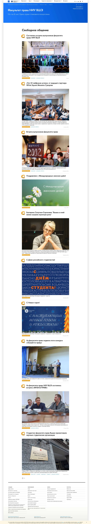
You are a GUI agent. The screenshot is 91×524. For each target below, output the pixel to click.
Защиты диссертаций (51, 495)
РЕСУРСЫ (69, 487)
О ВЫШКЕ (10, 487)
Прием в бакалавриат (31, 494)
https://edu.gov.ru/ (37, 516)
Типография (69, 494)
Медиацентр (69, 495)
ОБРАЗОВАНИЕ (31, 487)
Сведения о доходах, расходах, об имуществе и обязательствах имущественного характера (16, 505)
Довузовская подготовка (32, 490)
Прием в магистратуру (31, 497)
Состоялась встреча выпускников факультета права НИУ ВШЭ (44, 36)
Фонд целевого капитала (12, 501)
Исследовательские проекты (52, 490)
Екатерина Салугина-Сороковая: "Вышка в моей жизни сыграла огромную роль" (45, 213)
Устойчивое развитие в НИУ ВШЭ (14, 492)
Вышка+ (29, 495)
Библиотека (69, 488)
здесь (63, 522)
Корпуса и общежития (12, 495)
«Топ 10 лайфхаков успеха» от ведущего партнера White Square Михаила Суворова (46, 84)
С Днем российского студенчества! (40, 260)
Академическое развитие (51, 497)
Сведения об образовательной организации (15, 507)
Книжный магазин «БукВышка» (72, 492)
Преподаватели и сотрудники (13, 494)
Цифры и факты (11, 488)
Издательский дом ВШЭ (71, 490)
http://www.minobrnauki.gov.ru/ (13, 516)
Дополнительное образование (33, 501)
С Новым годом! (33, 302)
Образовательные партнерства (33, 506)
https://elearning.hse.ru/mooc (65, 516)
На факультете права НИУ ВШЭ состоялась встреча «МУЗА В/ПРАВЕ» (43, 386)
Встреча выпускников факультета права (42, 131)
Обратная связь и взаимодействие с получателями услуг (36, 509)
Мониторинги (49, 492)
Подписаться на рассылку (78, 8)
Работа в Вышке (10, 512)
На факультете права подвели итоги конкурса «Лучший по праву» (44, 341)
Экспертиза (65, 0)
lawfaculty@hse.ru (79, 6)
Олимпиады (30, 492)
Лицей (29, 488)
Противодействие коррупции (13, 502)
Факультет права (43, 4)
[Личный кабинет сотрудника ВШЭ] (80, 1)
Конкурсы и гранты (50, 499)
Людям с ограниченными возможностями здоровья (17, 509)
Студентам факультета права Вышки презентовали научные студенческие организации (46, 434)
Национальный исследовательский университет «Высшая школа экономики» (23, 4)
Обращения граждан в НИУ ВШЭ (13, 499)
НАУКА (48, 487)
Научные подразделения (51, 488)
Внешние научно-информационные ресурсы (54, 501)
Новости (50, 4)
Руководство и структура (12, 490)
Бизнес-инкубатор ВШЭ (32, 504)
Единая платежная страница (13, 510)
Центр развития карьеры (32, 502)
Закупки (9, 497)
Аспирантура (30, 499)
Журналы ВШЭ (69, 497)
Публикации (69, 499)
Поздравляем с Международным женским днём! (46, 176)
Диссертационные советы (51, 494)
